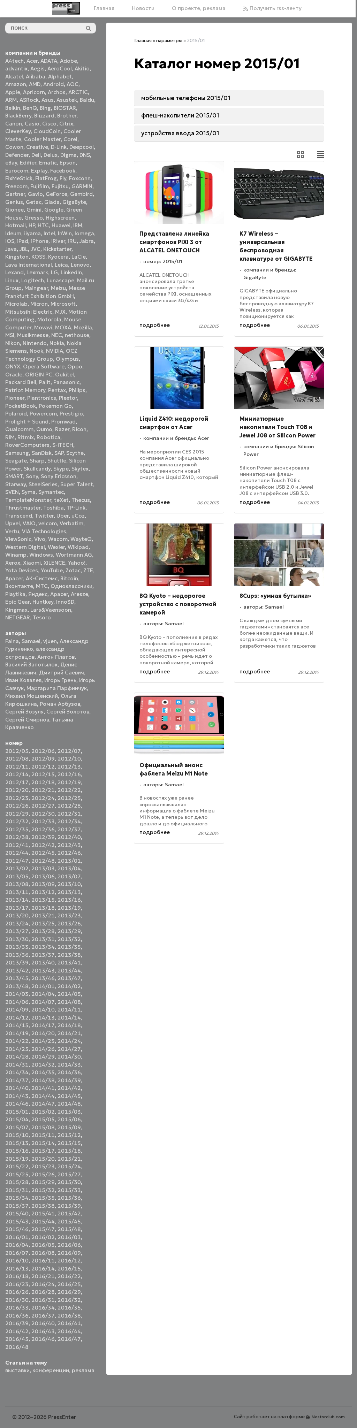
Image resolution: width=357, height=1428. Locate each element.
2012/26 (17, 805)
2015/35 (43, 1197)
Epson (68, 162)
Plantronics (41, 398)
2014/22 (17, 1041)
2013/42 (17, 970)
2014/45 (69, 1096)
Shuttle (56, 460)
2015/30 (69, 1182)
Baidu (87, 100)
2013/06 (43, 876)
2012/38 (17, 837)
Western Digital (25, 547)
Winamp (15, 554)
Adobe (68, 61)
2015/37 (17, 1205)
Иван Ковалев (23, 680)
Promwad (63, 421)
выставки (17, 1370)
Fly (63, 178)
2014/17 (43, 1025)
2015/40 (17, 1213)
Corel (70, 139)
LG (54, 272)
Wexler (56, 547)
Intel (49, 233)
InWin (65, 233)
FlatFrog (46, 178)
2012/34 (69, 821)
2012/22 (69, 790)
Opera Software (43, 366)
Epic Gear (17, 601)
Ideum (13, 233)
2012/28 (69, 805)
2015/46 (17, 1229)
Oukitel (64, 374)
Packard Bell (20, 382)
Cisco (49, 123)
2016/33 (17, 1307)
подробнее (154, 325)
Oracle (13, 374)
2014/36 (69, 1072)
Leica (61, 264)
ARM (11, 100)
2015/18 (69, 1150)
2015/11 (43, 1135)
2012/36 (43, 829)
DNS (84, 155)
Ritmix (25, 437)
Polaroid (16, 413)
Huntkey (42, 601)
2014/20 (43, 1033)
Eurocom (16, 170)
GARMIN (81, 186)
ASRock (29, 100)
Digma (68, 155)
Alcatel (14, 76)
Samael (31, 641)
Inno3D (65, 601)
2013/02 (17, 868)
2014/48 (69, 1103)
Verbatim (71, 523)
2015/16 (17, 1150)
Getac (33, 202)
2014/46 (17, 1103)
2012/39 (43, 837)
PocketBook (20, 406)
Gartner (15, 194)
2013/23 (69, 915)
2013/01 (69, 860)
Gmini (33, 209)
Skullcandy (37, 468)
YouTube (52, 570)
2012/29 (17, 813)
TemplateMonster (28, 500)
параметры (169, 41)
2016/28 (43, 1292)
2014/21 (69, 1033)
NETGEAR (17, 617)
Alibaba (35, 76)
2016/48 (17, 1347)
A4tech (14, 61)
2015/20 (43, 1158)
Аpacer (14, 578)
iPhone (39, 241)
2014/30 (69, 1056)
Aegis (37, 68)
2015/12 (69, 1135)
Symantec (51, 492)
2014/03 (17, 994)
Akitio (82, 68)
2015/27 (69, 1174)
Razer (62, 429)
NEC (56, 335)
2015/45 (69, 1221)
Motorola (49, 319)
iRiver (58, 241)
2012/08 (17, 758)
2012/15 (43, 774)
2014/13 (43, 1017)
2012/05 (17, 751)
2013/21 (43, 915)
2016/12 (69, 1260)
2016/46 (43, 1339)
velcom (47, 523)
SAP (58, 453)
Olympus (67, 359)
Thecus (80, 500)
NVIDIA (54, 351)
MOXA (63, 327)
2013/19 (69, 907)
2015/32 (43, 1190)
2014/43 (17, 1096)
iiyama (32, 233)
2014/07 (43, 1002)
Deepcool (81, 147)
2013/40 (43, 962)
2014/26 (43, 1049)
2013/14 (17, 899)
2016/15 (69, 1268)
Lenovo (80, 264)
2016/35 (69, 1307)
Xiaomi (32, 562)
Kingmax (16, 609)
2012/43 (69, 845)
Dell (36, 155)
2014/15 (17, 1025)
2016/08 (43, 1253)
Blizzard (44, 115)
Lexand (14, 272)
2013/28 (43, 931)
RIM (10, 437)
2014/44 (43, 1096)
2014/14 (69, 1017)
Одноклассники (71, 586)
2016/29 (69, 1292)
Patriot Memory (25, 390)
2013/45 (17, 978)
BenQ (30, 108)
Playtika (15, 594)
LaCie (78, 256)
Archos (57, 92)
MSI (9, 335)
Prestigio (71, 413)
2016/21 (43, 1276)
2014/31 (17, 1064)
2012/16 (69, 774)
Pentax (57, 390)
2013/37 (43, 955)
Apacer (59, 594)
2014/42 (69, 1088)
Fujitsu (60, 186)
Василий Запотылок (31, 664)
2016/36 (17, 1315)
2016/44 (69, 1331)
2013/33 (17, 947)
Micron (39, 303)
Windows (41, 554)
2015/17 (43, 1150)
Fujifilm (39, 186)
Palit (45, 382)
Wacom (58, 539)
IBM (77, 225)
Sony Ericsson (58, 476)
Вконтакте (19, 586)
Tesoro (42, 617)
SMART (14, 476)
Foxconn (80, 178)
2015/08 (43, 1127)
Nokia (57, 343)
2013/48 (17, 986)
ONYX (12, 366)
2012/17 (17, 782)
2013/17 (17, 907)
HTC (43, 225)
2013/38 (69, 955)
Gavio (35, 194)
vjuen (50, 641)
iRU (72, 241)
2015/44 (43, 1221)
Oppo (74, 366)
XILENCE (54, 562)
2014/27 (69, 1049)
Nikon (12, 343)
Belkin (12, 108)
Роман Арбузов (60, 704)
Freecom (16, 186)
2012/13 (69, 766)
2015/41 (43, 1213)
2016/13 (17, 1268)
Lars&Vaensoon (50, 609)
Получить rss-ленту (275, 8)
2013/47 (69, 978)
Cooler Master (42, 139)
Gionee (14, 209)
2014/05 (69, 994)
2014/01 (43, 986)
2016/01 (17, 1237)
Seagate (16, 460)
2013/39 (17, 962)
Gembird (81, 194)
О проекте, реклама (199, 8)
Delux (51, 155)
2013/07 (69, 876)
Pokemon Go (55, 406)
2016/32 (69, 1300)
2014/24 (69, 1041)
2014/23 (43, 1041)
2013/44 (69, 970)
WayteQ (81, 539)
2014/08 (69, 1002)
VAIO (29, 523)
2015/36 (69, 1197)
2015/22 (17, 1166)
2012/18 (43, 782)
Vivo (39, 539)
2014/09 (17, 1009)
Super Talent (76, 484)
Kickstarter (57, 249)
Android (53, 84)
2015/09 (69, 1127)
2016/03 (69, 1237)
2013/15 (43, 899)
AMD (34, 84)
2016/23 (17, 1284)
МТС (42, 586)
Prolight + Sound (26, 421)
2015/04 (17, 1119)
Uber (62, 515)
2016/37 (43, 1315)
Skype (61, 468)
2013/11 (17, 892)
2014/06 (17, 1002)
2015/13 (17, 1143)
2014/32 (43, 1064)
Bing (45, 108)
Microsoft (63, 303)
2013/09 (43, 884)
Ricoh (79, 429)
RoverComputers (27, 445)
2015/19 (17, 1158)
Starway (15, 484)
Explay (39, 170)
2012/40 (69, 837)
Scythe (75, 453)
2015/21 (69, 1158)
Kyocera (58, 256)
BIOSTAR (65, 108)
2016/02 (43, 1237)
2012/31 (69, 813)
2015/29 (43, 1182)
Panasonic (66, 382)
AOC (72, 84)
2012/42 (43, 845)
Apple (12, 92)
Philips (77, 390)
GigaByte (74, 202)
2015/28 (17, 1182)
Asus (47, 100)
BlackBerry (18, 115)
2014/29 (43, 1056)
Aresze (79, 594)
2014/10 (43, 1009)
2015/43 (17, 1221)
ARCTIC (78, 92)
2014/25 (17, 1049)
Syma (29, 492)
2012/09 (43, 758)
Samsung (17, 453)
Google (53, 209)
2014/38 (43, 1080)
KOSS (38, 256)
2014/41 (43, 1088)
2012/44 (17, 852)
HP (32, 225)
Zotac (73, 570)
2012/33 (43, 821)
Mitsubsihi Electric (28, 311)
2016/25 (69, 1284)
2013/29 (69, 931)
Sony (32, 476)
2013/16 (69, 899)
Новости (143, 8)
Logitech (32, 280)
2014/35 (43, 1072)
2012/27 (43, 805)
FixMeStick (18, 178)
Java (11, 249)
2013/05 (17, 876)
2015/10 (17, 1135)
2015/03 (69, 1111)
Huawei (61, 225)
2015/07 (17, 1127)
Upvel (12, 523)
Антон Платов (56, 657)
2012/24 (43, 798)
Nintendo (35, 343)
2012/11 (17, 766)
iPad (22, 241)
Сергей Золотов (67, 711)
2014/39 (69, 1080)
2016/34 (43, 1307)
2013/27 (17, 931)
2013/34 (43, 947)
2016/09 (69, 1253)
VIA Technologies (44, 531)
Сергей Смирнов (27, 719)
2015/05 (43, 1119)
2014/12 (17, 1017)
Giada (52, 202)
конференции (50, 1370)
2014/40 (17, 1088)
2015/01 (17, 1111)
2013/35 (69, 947)
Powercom (43, 413)
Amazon (15, 84)
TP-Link (76, 507)
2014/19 (17, 1033)
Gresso (33, 217)
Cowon (14, 147)
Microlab (16, 303)
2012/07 (69, 751)
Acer (32, 61)
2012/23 (17, 798)
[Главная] (66, 8)
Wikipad (78, 547)
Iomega (84, 233)
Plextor (68, 398)
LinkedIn (71, 272)
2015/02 (43, 1111)
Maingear (36, 288)
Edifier (28, 162)
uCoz (78, 515)
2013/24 (17, 923)
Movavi (43, 327)
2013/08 (17, 884)
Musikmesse (32, 335)
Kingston (17, 256)
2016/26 (17, 1292)
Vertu (12, 531)
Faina (12, 641)
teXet (61, 500)
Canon (13, 123)
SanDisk (42, 453)
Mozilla (83, 327)
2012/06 (43, 751)
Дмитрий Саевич (61, 672)
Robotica (48, 437)
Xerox (12, 562)
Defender (17, 155)
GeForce (56, 194)
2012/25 (69, 798)
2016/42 (17, 1331)
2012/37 (69, 829)
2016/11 (43, 1260)
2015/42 (69, 1213)
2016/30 (17, 1300)
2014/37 (17, 1080)
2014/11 (69, 1009)
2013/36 (17, 955)
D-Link (59, 147)
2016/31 (43, 1300)
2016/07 (17, 1253)
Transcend (18, 515)
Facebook (62, 170)
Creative (37, 147)
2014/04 (43, 994)
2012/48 (43, 860)
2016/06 (69, 1245)
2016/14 (43, 1268)
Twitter (44, 515)
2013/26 (69, 923)
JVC (35, 249)
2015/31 (17, 1190)
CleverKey (18, 131)
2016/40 (43, 1323)
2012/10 (69, 758)
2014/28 (17, 1056)
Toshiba (53, 507)
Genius (14, 202)
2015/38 (43, 1205)
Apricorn (34, 92)
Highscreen (60, 217)
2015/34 (17, 1197)
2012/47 (17, 860)
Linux (11, 280)
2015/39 (69, 1205)
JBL (24, 249)
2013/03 (43, 868)
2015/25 (17, 1174)
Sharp (37, 460)
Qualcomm (19, 429)
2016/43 (43, 1331)
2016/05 (43, 1245)
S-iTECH (62, 445)
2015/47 (43, 1229)
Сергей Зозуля (24, 711)
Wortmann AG (74, 554)
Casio (32, 123)
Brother (66, 115)
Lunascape (60, 280)
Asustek (66, 100)
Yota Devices (21, 570)
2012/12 (43, 766)
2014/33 (69, 1064)
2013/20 (17, 915)
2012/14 (17, 774)
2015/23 (43, 1166)
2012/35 (17, 829)
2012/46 (69, 852)
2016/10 (17, 1260)
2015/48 (69, 1229)
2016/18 (17, 1276)
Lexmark (37, 272)
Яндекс (37, 594)
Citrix (66, 123)
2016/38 (69, 1315)
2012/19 (69, 782)
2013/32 (69, 939)
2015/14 (43, 1143)
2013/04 (69, 868)
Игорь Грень (60, 680)
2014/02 (69, 986)
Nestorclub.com (328, 1416)
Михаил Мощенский (31, 696)
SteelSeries (43, 484)
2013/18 (43, 907)
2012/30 (43, 813)
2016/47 (69, 1339)
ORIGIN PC (38, 374)
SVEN (12, 492)
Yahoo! (76, 562)
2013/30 (17, 939)
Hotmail (15, 225)
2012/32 (17, 821)
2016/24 (43, 1284)
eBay (11, 162)
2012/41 (17, 845)
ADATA (48, 61)
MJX (60, 311)
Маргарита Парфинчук (56, 688)
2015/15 (69, 1143)
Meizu (58, 288)
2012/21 (43, 790)
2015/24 (69, 1166)
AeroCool (59, 68)
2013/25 (43, 923)
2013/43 (43, 970)
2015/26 (43, 1174)
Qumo (44, 429)
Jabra (86, 241)
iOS (9, 241)
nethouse (77, 335)
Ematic (48, 162)
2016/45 (17, 1339)
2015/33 (69, 1190)
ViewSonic (18, 539)
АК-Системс (42, 578)
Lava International (28, 264)
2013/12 (43, 892)
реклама (83, 1370)
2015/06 (69, 1119)
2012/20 (17, 790)
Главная (104, 8)
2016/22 (69, 1276)
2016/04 (17, 1245)
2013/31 (43, 939)
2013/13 (69, 892)
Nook (36, 351)
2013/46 (43, 978)
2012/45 (43, 852)
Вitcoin (69, 578)
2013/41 (69, 962)
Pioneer (14, 398)
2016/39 (17, 1323)
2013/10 (69, 884)
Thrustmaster (22, 507)
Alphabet (60, 76)
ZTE (88, 570)
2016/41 (69, 1323)
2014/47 (43, 1103)
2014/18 (69, 1025)
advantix (16, 68)
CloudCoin (47, 131)
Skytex (80, 468)
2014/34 (17, 1072)
